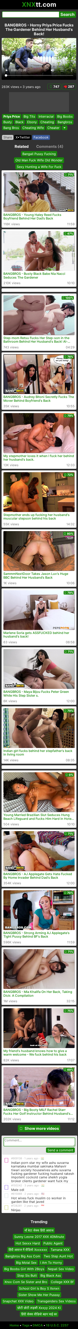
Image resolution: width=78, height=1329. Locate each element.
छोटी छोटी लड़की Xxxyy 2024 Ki (39, 1307)
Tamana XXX (60, 1250)
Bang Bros (11, 128)
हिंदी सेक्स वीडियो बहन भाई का (39, 1314)
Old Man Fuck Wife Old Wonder (39, 160)
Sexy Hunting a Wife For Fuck (39, 167)
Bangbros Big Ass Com (22, 1256)
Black (19, 122)
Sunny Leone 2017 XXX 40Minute (39, 1237)
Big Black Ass (50, 1275)
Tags (26, 1325)
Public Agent (53, 1243)
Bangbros (65, 122)
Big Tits (29, 116)
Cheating (47, 122)
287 (71, 87)
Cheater (53, 128)
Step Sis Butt (27, 1275)
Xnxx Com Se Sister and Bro (25, 1282)
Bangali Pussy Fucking (39, 154)
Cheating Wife (33, 128)
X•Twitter (23, 137)
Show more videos (42, 1128)
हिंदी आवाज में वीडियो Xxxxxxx (28, 1250)
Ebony (32, 122)
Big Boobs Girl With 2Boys (24, 1269)
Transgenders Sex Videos (56, 1301)
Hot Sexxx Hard (28, 1243)
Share (7, 137)
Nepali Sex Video (61, 1269)
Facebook (41, 137)
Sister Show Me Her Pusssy (39, 1295)
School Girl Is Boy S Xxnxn (39, 1288)
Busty (7, 122)
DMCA (38, 1325)
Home (14, 1325)
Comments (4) (49, 146)
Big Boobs (65, 116)
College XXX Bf (62, 1282)
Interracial (46, 116)
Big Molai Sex (26, 1263)
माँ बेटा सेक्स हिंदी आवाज (39, 1230)
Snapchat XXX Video (18, 1301)
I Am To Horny (51, 1263)
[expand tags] (64, 127)
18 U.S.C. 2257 (57, 1325)
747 (56, 87)
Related (22, 146)
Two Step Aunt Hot (58, 1256)
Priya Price (11, 116)
